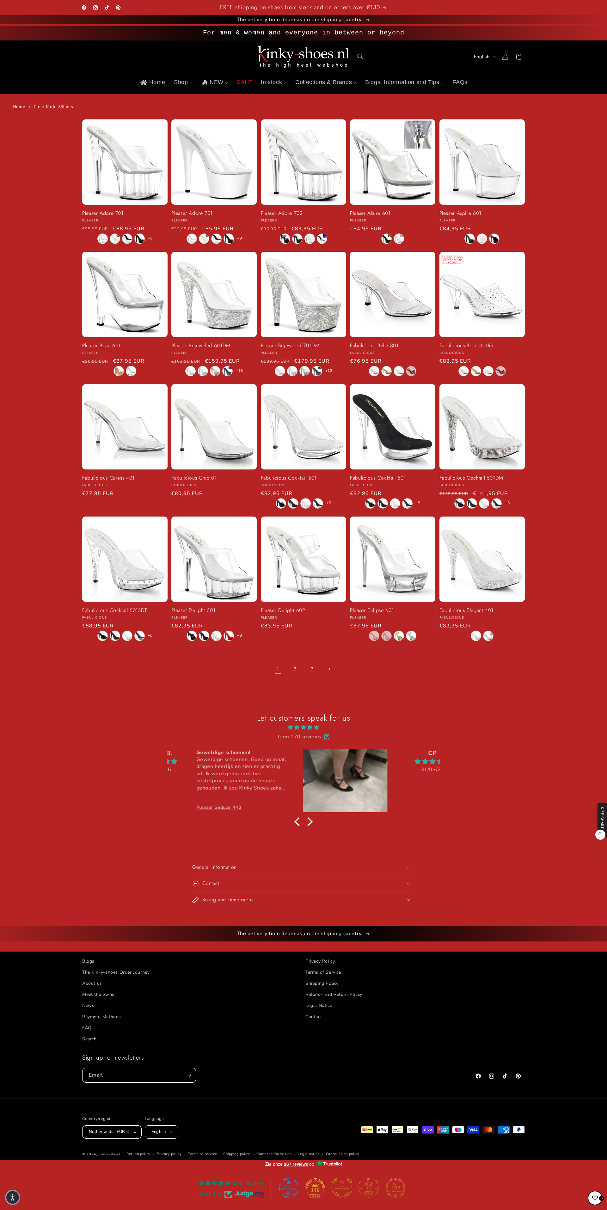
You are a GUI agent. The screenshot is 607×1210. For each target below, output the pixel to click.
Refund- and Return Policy (333, 994)
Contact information (273, 1154)
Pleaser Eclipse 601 (372, 610)
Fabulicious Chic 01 (194, 478)
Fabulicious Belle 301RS (466, 345)
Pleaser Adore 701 (103, 213)
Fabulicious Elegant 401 (466, 610)
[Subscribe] (189, 1075)
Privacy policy (169, 1154)
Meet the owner (99, 994)
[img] (303, 727)
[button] (360, 57)
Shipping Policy (322, 983)
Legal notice (308, 1154)
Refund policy (138, 1154)
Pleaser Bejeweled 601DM (200, 345)
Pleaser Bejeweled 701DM (290, 345)
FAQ (87, 1028)
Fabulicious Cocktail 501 (289, 478)
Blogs (88, 961)
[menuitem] (152, 82)
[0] (595, 1198)
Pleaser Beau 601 (101, 345)
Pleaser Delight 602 (283, 610)
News (88, 1005)
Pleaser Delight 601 (193, 610)
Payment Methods (101, 1017)
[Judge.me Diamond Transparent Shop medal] (289, 1188)
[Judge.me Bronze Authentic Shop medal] (342, 1188)
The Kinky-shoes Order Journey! (116, 972)
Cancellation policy (342, 1154)
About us (92, 983)
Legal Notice (318, 1005)
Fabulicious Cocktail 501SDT (114, 610)
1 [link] (278, 668)
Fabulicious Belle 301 (374, 345)
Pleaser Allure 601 (370, 213)
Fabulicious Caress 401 (108, 478)
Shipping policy (236, 1154)
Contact (313, 1017)
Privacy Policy (320, 961)
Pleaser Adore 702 (282, 213)
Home (19, 107)
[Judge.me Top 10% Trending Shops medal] (395, 1188)
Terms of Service (323, 972)
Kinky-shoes (109, 1154)
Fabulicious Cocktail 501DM (471, 478)
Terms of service (202, 1154)
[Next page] (329, 669)
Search (89, 1039)
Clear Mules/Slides (53, 107)
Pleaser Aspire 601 (460, 213)
